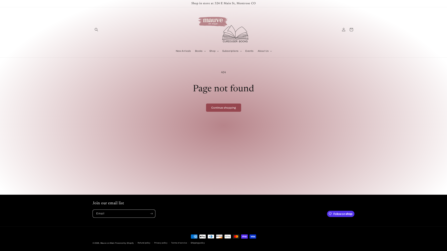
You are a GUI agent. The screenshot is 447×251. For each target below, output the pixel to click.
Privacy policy (161, 243)
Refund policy (144, 243)
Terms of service (179, 243)
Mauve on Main (107, 243)
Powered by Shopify (124, 243)
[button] (96, 29)
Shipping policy (198, 243)
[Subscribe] (151, 214)
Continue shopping (223, 107)
